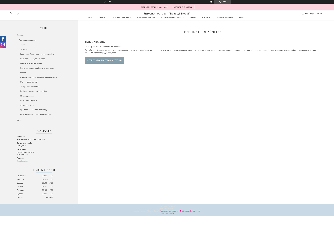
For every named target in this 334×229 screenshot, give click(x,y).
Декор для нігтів (27, 105)
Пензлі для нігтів (27, 96)
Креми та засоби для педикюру (33, 110)
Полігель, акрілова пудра (31, 63)
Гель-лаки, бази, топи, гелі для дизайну (37, 54)
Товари (102, 17)
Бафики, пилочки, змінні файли (33, 91)
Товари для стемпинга (30, 87)
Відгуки (193, 17)
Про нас (242, 17)
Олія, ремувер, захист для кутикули (35, 114)
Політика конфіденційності (190, 211)
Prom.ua (180, 206)
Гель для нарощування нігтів (32, 59)
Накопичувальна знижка (172, 17)
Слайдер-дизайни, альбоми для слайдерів (38, 77)
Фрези (23, 73)
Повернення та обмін (146, 17)
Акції (19, 120)
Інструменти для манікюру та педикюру (37, 68)
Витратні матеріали (28, 100)
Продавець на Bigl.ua (167, 209)
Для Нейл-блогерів (224, 17)
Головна (89, 17)
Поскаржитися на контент (169, 211)
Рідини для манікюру (29, 82)
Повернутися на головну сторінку (105, 60)
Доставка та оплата (122, 17)
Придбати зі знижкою (182, 7)
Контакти (206, 17)
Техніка (23, 49)
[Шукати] (11, 13)
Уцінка (23, 45)
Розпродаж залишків (27, 40)
